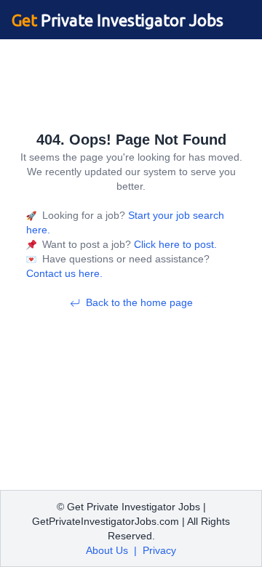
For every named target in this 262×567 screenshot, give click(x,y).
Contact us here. (64, 273)
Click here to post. (174, 244)
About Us (107, 550)
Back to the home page (139, 302)
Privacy (159, 550)
